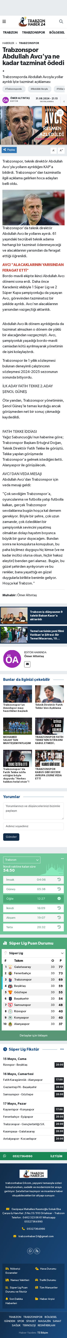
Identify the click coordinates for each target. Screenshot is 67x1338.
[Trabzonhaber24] (32, 21)
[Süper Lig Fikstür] (62, 1049)
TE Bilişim (42, 1332)
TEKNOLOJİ (29, 1325)
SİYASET (31, 1321)
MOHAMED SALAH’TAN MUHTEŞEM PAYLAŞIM (17, 740)
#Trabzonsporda (13, 89)
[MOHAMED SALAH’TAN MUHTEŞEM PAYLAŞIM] (17, 726)
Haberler (8, 43)
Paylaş (11, 149)
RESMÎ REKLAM (46, 1325)
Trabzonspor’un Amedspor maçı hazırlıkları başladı (15, 708)
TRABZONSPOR (33, 32)
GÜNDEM (9, 1321)
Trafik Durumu (47, 1280)
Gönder (11, 837)
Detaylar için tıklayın (33, 1035)
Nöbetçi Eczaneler (13, 1270)
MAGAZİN (44, 1321)
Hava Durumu (48, 1268)
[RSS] (37, 1251)
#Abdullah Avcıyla (39, 89)
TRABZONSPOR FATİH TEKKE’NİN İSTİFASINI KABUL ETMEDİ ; (49, 740)
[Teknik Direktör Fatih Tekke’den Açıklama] (49, 693)
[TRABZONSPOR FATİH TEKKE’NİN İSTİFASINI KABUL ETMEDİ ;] (49, 726)
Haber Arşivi (47, 1299)
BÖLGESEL (57, 32)
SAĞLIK (16, 1325)
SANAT (57, 1321)
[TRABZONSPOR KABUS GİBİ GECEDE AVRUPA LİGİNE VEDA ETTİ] (49, 758)
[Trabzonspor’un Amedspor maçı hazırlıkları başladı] (17, 693)
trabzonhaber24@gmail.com (36, 1236)
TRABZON (10, 32)
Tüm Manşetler (48, 1287)
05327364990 (36, 1228)
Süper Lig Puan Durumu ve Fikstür (17, 1289)
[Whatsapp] (30, 1251)
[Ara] (61, 21)
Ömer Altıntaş (34, 656)
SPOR (20, 1321)
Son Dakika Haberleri (14, 1301)
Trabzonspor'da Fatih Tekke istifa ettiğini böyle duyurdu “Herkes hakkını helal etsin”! (16, 775)
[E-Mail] (27, 664)
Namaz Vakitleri (20, 1280)
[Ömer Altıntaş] (12, 658)
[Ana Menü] (4, 21)
